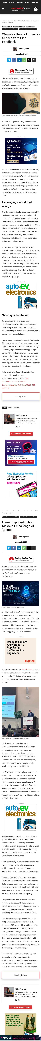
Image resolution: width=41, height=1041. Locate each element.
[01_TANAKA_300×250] (21, 163)
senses (9, 407)
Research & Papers (31, 29)
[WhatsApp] (24, 60)
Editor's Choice (30, 26)
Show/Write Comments (21, 434)
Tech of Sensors (14, 29)
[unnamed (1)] (21, 497)
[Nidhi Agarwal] (15, 49)
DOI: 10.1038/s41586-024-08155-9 (15, 381)
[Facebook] (14, 60)
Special (23, 26)
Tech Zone (5, 29)
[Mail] (19, 426)
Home (4, 21)
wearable (16, 407)
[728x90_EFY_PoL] (20, 1040)
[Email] (29, 60)
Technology (22, 29)
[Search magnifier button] (36, 9)
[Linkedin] (19, 60)
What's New (16, 26)
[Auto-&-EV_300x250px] (21, 308)
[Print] (34, 60)
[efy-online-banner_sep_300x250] (21, 465)
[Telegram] (9, 60)
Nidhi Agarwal (24, 49)
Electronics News (12, 21)
